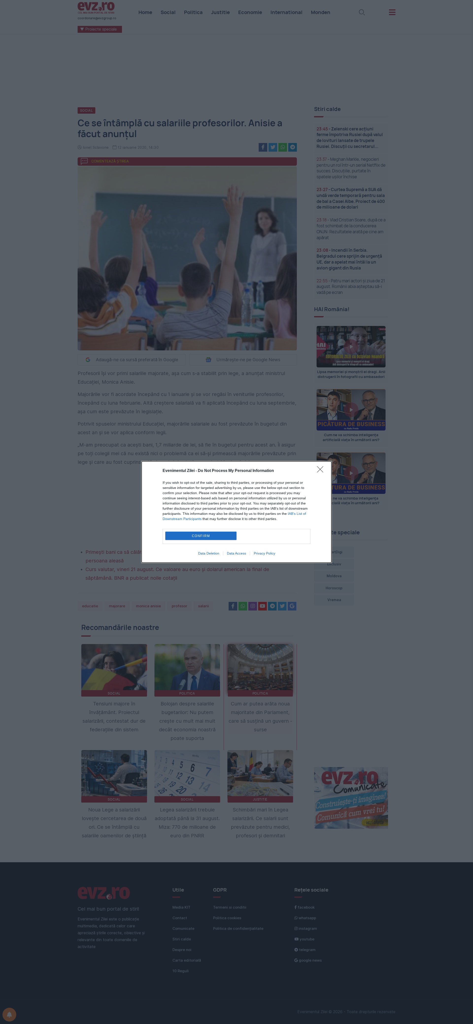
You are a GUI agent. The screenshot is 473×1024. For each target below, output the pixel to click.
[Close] (321, 471)
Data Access (236, 553)
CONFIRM (201, 536)
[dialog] (236, 512)
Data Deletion (208, 553)
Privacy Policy (264, 553)
